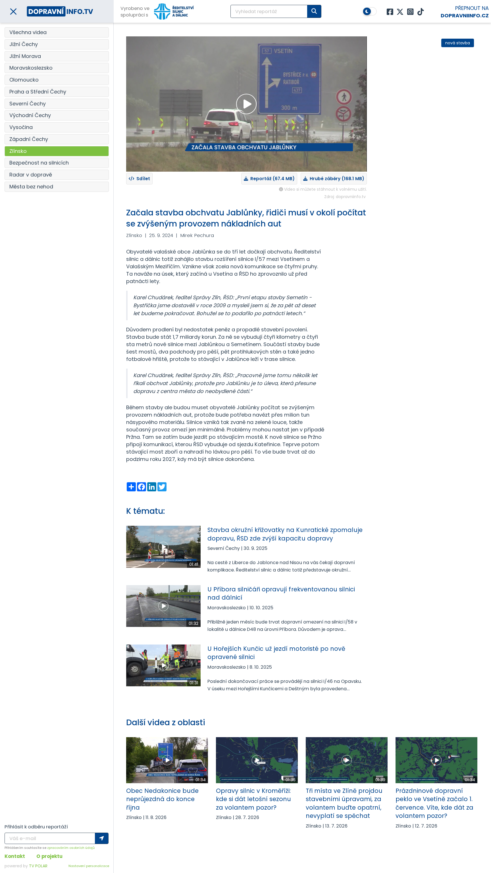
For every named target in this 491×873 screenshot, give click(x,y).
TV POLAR (38, 866)
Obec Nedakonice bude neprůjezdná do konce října (162, 799)
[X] (400, 12)
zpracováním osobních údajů (71, 847)
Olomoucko (24, 79)
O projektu (49, 856)
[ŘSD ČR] (174, 11)
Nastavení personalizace (88, 866)
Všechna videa (28, 32)
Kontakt (15, 856)
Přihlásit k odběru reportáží (36, 826)
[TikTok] (421, 12)
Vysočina (21, 127)
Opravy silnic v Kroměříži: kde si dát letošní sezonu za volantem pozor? (253, 799)
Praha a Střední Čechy (37, 91)
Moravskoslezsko (31, 67)
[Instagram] (410, 12)
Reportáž (271, 179)
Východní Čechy (30, 115)
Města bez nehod (31, 186)
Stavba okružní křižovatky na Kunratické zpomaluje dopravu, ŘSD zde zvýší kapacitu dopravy (285, 534)
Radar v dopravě (30, 174)
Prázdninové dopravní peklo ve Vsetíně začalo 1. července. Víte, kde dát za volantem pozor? (434, 803)
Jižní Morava (25, 56)
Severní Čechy (27, 103)
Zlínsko (18, 151)
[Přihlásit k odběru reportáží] (102, 838)
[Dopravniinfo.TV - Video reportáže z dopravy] (60, 11)
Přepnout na (465, 12)
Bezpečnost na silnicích (39, 162)
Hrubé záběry (335, 179)
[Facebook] (390, 12)
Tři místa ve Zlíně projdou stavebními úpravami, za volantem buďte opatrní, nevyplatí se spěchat (344, 803)
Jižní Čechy (23, 44)
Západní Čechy (28, 139)
